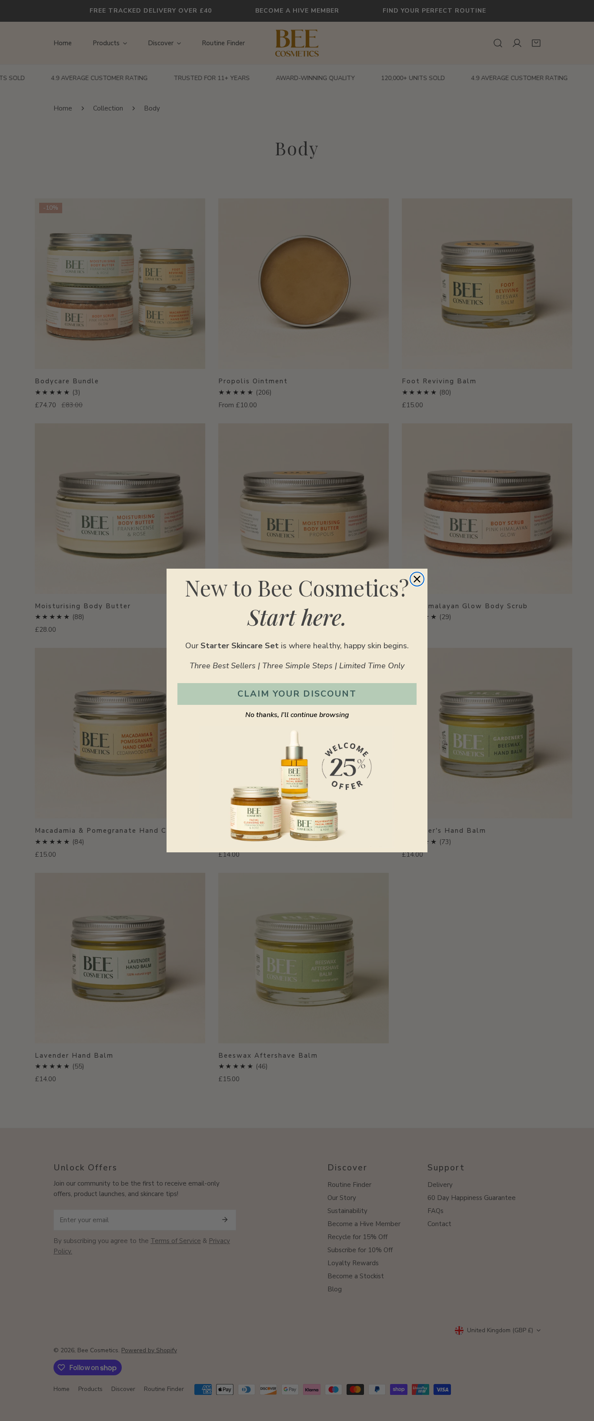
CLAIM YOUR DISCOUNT (297, 694)
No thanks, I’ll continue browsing (297, 715)
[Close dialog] (417, 579)
